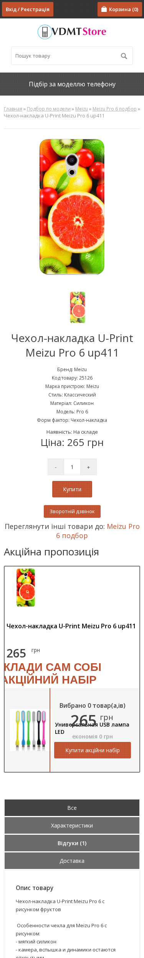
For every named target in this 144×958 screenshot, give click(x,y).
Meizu (81, 109)
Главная (13, 109)
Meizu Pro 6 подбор (115, 109)
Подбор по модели (49, 109)
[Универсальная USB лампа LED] (31, 749)
